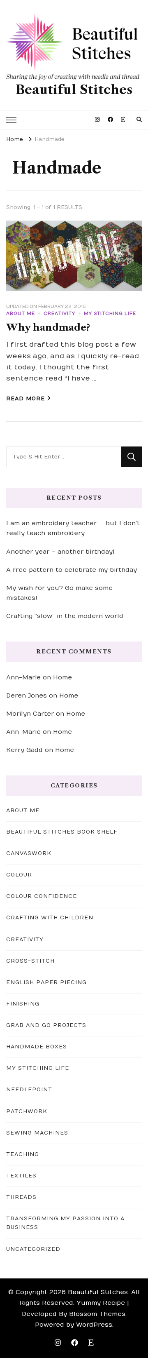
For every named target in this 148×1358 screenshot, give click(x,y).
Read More (25, 398)
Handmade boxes (36, 1046)
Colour (19, 875)
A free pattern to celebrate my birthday (71, 569)
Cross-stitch (30, 961)
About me (20, 313)
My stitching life (110, 313)
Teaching (22, 1154)
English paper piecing (46, 982)
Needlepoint (29, 1089)
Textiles (21, 1175)
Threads (21, 1197)
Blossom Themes (97, 1314)
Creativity (59, 313)
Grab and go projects (46, 1025)
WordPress (94, 1324)
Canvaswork (28, 853)
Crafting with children (49, 917)
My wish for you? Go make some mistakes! (59, 592)
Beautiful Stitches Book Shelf (62, 832)
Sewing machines (37, 1133)
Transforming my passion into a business (65, 1223)
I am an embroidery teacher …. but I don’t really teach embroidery (73, 528)
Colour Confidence (41, 896)
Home (62, 677)
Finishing (22, 1004)
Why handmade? (48, 327)
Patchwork (26, 1111)
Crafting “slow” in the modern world (64, 616)
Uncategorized (33, 1249)
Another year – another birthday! (60, 551)
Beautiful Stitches (74, 89)
